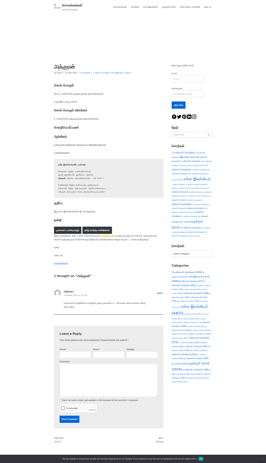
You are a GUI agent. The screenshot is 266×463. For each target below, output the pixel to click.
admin (59, 73)
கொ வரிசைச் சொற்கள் (196, 174)
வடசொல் (185, 221)
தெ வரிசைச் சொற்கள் (186, 196)
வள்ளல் (128, 73)
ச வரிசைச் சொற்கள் (178, 184)
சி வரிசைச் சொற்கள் (190, 319)
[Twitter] (179, 116)
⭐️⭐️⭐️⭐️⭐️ (107, 236)
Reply (160, 293)
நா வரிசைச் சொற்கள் (194, 200)
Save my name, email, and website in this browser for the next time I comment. (100, 400)
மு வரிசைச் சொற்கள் (196, 358)
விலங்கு (182, 232)
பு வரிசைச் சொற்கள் (195, 208)
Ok (201, 459)
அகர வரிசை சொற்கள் (190, 7)
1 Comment (85, 73)
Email (96, 349)
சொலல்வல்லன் (120, 7)
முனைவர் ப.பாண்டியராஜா (67, 230)
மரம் (187, 212)
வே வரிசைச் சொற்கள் (193, 236)
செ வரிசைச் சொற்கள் (199, 188)
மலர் (191, 212)
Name (63, 349)
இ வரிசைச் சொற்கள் (190, 281)
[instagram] (194, 116)
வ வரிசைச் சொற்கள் (191, 227)
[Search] (209, 135)
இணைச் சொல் (188, 156)
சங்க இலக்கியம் (150, 7)
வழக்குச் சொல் (169, 7)
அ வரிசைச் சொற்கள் (101, 73)
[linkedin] (189, 116)
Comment (65, 361)
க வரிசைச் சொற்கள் (195, 293)
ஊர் (202, 161)
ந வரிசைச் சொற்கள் (199, 334)
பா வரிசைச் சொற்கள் (200, 204)
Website (130, 349)
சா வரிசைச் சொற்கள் (193, 184)
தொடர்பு (207, 7)
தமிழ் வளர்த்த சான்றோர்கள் (97, 230)
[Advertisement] (133, 34)
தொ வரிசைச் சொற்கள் (201, 196)
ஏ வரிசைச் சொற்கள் (185, 165)
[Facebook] (174, 116)
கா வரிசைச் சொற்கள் (199, 170)
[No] (262, 458)
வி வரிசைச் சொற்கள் (194, 232)
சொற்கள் (135, 7)
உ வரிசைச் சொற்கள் (190, 161)
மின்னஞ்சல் (177, 88)
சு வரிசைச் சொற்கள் (184, 188)
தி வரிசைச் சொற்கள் (196, 192)
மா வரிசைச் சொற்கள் (189, 216)
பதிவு (128, 236)
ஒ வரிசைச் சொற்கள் (199, 165)
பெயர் (177, 73)
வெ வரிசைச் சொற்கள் (196, 378)
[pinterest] (184, 116)
